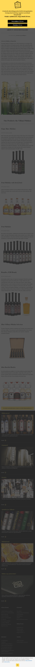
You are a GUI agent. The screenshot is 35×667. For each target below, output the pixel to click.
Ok (17, 665)
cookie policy (7, 662)
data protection (28, 660)
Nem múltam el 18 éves (17, 21)
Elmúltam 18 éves (17, 25)
